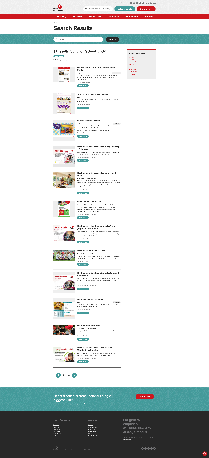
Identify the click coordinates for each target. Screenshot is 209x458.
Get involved (131, 16)
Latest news (92, 431)
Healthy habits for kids (88, 325)
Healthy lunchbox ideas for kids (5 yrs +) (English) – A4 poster (97, 227)
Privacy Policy (83, 450)
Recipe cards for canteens (90, 299)
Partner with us (93, 435)
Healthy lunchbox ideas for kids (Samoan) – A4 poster (98, 274)
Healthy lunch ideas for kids (91, 250)
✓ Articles (132, 59)
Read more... (83, 86)
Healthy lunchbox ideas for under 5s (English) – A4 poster (95, 348)
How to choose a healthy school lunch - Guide (97, 68)
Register (153, 3)
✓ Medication (133, 72)
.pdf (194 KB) (117, 73)
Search (112, 39)
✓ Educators (133, 69)
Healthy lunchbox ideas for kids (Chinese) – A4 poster (98, 147)
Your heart (77, 16)
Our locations (92, 427)
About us (148, 16)
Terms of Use (74, 450)
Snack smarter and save (89, 201)
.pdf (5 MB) (117, 302)
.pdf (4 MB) (117, 123)
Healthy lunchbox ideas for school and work (96, 174)
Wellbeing (61, 16)
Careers (90, 425)
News (117, 3)
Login (147, 3)
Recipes (131, 64)
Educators (114, 16)
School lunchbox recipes (89, 120)
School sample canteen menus (92, 94)
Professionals (96, 16)
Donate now (146, 9)
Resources (124, 3)
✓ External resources (135, 62)
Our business (92, 429)
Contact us (109, 3)
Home (55, 22)
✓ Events (132, 74)
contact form (127, 440)
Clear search (59, 56)
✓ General (132, 57)
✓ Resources (133, 67)
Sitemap (90, 450)
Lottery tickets (125, 9)
